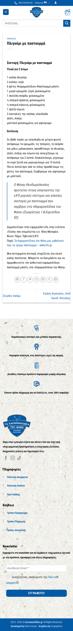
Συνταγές (11, 39)
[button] (55, 3)
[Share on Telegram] (56, 280)
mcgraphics (56, 626)
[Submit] (66, 23)
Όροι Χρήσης (13, 494)
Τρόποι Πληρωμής (16, 521)
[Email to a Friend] (37, 280)
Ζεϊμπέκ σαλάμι (12, 296)
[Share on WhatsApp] (17, 280)
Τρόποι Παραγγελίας (17, 512)
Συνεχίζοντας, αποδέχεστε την (32, 580)
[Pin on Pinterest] (43, 280)
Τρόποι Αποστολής (16, 530)
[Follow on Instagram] (12, 458)
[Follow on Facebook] (6, 458)
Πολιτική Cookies (16, 485)
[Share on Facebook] (24, 280)
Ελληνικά (39, 2)
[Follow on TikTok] (19, 458)
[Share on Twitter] (30, 280)
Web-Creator (31, 626)
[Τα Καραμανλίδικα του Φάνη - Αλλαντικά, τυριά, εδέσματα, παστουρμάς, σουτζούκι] (36, 12)
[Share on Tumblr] (49, 280)
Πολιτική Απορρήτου (17, 477)
